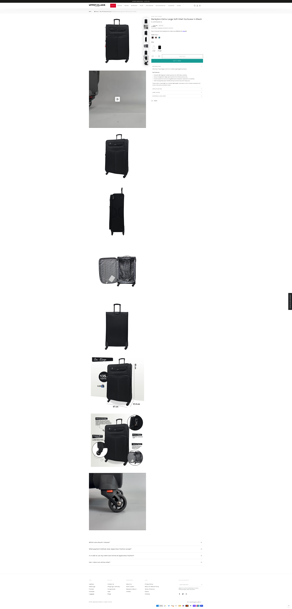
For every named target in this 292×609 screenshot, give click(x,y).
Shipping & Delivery (114, 586)
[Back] (91, 11)
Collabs (128, 591)
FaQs (109, 591)
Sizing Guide (111, 589)
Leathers (91, 584)
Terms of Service (150, 589)
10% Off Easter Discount (105, 11)
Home (97, 11)
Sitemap (147, 594)
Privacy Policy (149, 584)
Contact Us (111, 584)
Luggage (91, 594)
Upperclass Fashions (98, 601)
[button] (194, 5)
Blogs (109, 594)
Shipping (160, 28)
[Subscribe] (202, 584)
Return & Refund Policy (152, 586)
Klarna (147, 591)
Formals (91, 589)
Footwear (91, 591)
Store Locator (130, 586)
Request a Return (131, 589)
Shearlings (92, 586)
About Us (129, 584)
